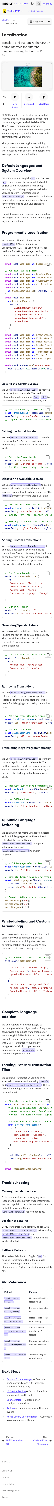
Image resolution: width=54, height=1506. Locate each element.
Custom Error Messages (20, 1379)
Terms (5, 1497)
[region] (27, 318)
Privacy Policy (8, 1484)
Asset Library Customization (22, 1416)
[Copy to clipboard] (48, 264)
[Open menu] (49, 22)
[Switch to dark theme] (32, 3)
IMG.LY (7, 1461)
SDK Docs (22, 3)
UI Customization (16, 1391)
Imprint (5, 1477)
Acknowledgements (11, 1490)
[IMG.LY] (7, 3)
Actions (11, 1408)
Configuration (14, 1399)
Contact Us (7, 1470)
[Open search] (38, 3)
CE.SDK (5, 19)
